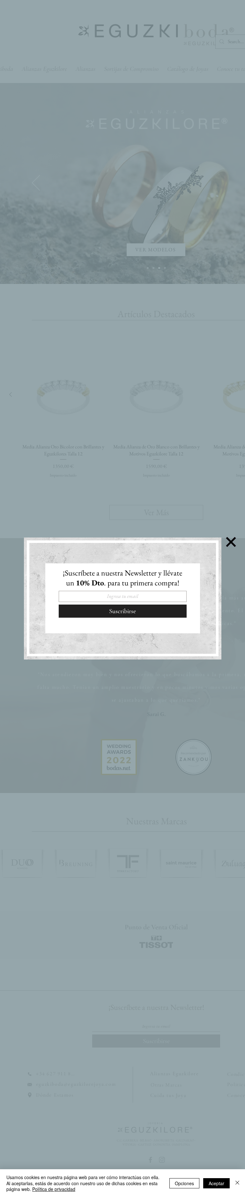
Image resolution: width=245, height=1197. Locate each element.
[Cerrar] (237, 1183)
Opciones (184, 1183)
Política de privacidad (53, 1189)
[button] (231, 542)
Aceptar (216, 1183)
